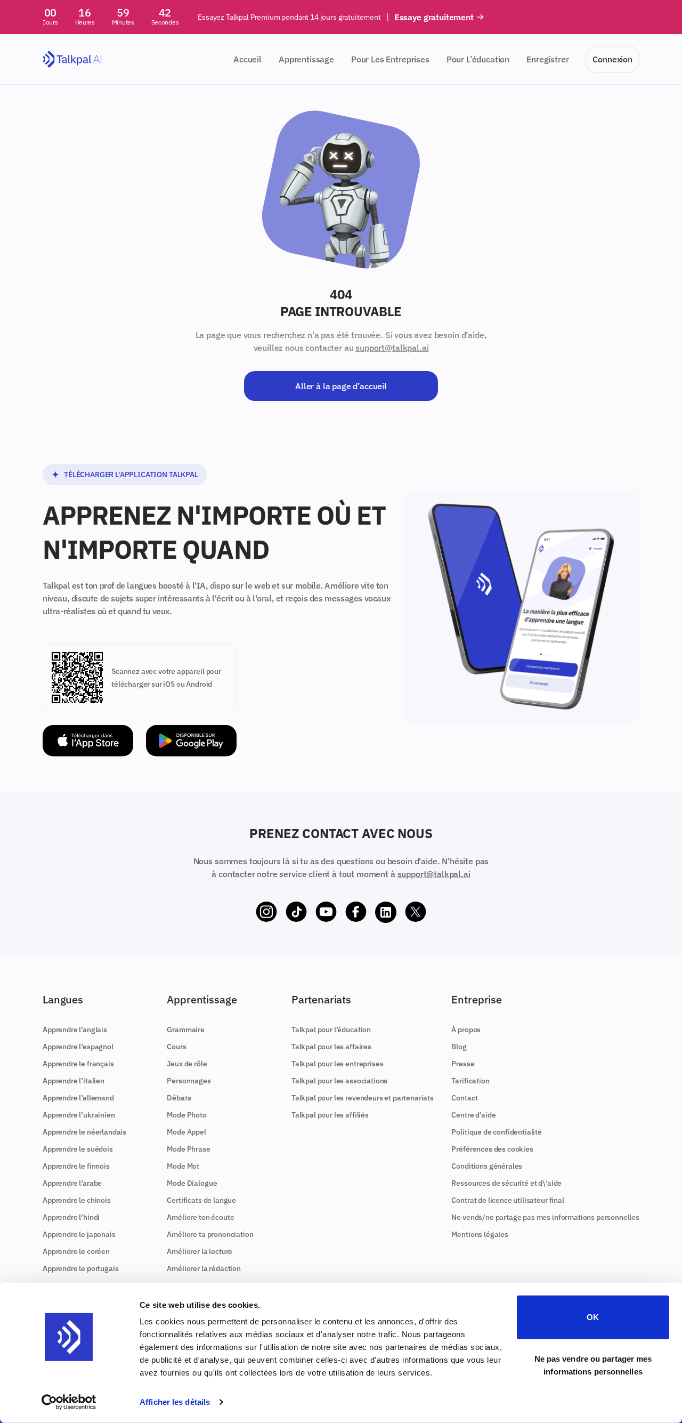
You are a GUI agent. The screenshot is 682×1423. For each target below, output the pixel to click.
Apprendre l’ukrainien (79, 1115)
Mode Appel (186, 1132)
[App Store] (88, 741)
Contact (464, 1098)
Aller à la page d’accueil (341, 386)
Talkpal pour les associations (339, 1081)
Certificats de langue (201, 1200)
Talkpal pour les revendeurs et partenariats (362, 1098)
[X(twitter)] (415, 912)
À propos (466, 1029)
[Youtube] (326, 912)
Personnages (188, 1081)
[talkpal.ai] (72, 59)
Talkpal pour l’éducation (331, 1029)
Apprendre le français (78, 1063)
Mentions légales (479, 1234)
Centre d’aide (473, 1115)
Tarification (470, 1081)
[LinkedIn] (385, 912)
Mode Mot (183, 1166)
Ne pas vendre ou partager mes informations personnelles (593, 1365)
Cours (176, 1046)
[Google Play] (191, 741)
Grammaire (186, 1029)
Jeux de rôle (187, 1063)
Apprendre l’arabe (72, 1183)
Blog (458, 1046)
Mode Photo (186, 1115)
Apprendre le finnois (76, 1166)
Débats (179, 1098)
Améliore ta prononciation (210, 1234)
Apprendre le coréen (76, 1251)
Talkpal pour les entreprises (337, 1063)
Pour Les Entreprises (390, 59)
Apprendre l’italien (73, 1081)
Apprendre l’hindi (71, 1217)
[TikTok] (296, 912)
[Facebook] (356, 912)
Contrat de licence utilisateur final (507, 1200)
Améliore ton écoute (200, 1217)
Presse (462, 1063)
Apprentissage (306, 59)
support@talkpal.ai (391, 347)
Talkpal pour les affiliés (330, 1115)
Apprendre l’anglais (75, 1029)
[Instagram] (266, 912)
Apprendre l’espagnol (78, 1046)
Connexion (612, 59)
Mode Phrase (188, 1149)
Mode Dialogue (192, 1183)
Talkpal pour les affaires (331, 1046)
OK (593, 1317)
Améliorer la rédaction (203, 1268)
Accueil (247, 59)
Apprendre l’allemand (78, 1098)
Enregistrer (547, 59)
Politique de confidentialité (496, 1132)
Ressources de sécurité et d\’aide (506, 1183)
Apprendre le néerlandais (84, 1132)
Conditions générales (486, 1166)
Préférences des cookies (492, 1149)
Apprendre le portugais (80, 1268)
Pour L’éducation (477, 59)
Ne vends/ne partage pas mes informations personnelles (545, 1217)
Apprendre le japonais (79, 1234)
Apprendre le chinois (77, 1200)
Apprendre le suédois (78, 1149)
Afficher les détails (175, 1401)
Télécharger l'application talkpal (131, 474)
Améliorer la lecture (199, 1251)
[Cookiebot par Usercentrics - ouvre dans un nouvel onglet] (69, 1402)
